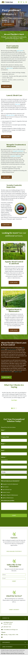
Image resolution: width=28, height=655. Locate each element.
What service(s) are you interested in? (10, 481)
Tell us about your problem (7, 500)
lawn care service (10, 115)
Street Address (4, 459)
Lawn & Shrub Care (7, 489)
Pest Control (5, 487)
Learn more (6, 136)
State (2, 469)
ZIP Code (3, 475)
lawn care (17, 104)
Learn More (6, 86)
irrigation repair (18, 371)
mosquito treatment (15, 156)
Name (3, 430)
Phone (3, 444)
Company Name (5, 437)
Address (3, 457)
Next (25, 393)
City (2, 464)
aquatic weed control (6, 371)
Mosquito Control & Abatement (10, 484)
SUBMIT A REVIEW (13, 609)
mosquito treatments (18, 151)
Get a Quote (7, 24)
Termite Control (6, 492)
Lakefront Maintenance (8, 498)
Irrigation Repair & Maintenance (10, 495)
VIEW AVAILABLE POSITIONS (13, 551)
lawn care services (11, 349)
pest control (20, 50)
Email (3, 450)
